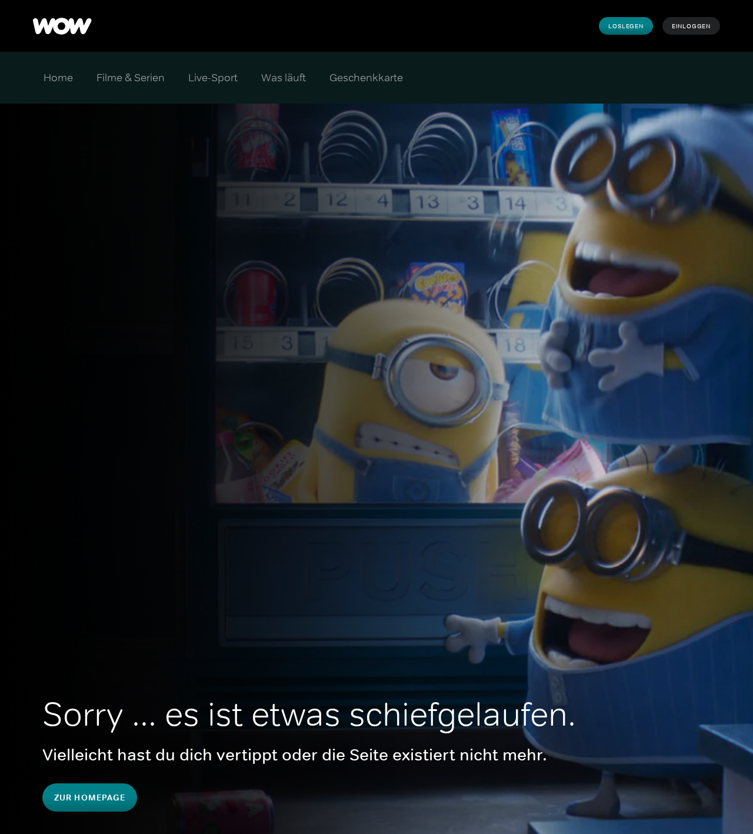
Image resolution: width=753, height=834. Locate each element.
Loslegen (625, 26)
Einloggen (691, 26)
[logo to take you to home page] (62, 26)
